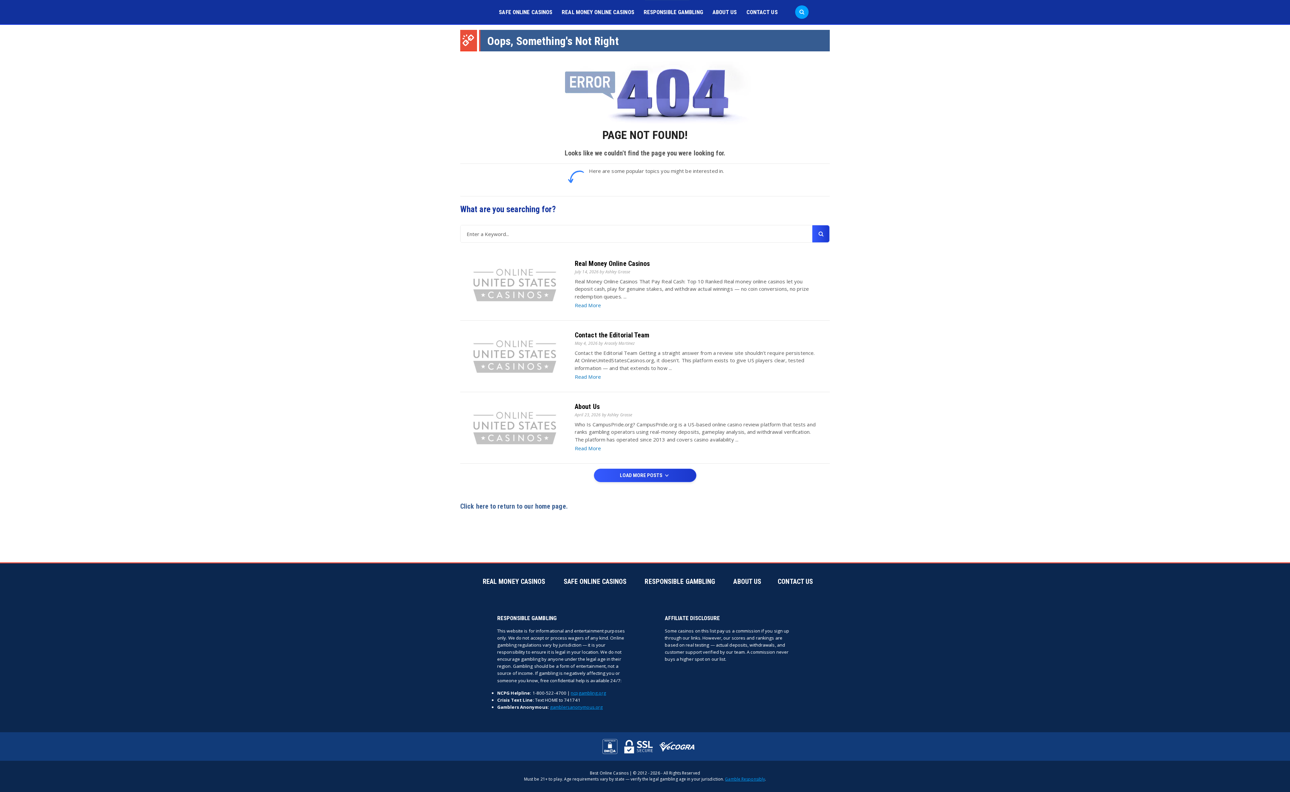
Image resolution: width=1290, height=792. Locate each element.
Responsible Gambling (673, 12)
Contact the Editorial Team (612, 335)
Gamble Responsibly (745, 779)
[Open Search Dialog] (802, 12)
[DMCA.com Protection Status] (609, 746)
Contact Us (762, 12)
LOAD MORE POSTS (641, 475)
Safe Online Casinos (525, 12)
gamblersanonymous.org (576, 707)
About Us (725, 12)
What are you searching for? (508, 209)
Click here (474, 506)
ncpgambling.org (588, 693)
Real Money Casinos (514, 581)
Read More (588, 305)
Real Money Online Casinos (598, 12)
